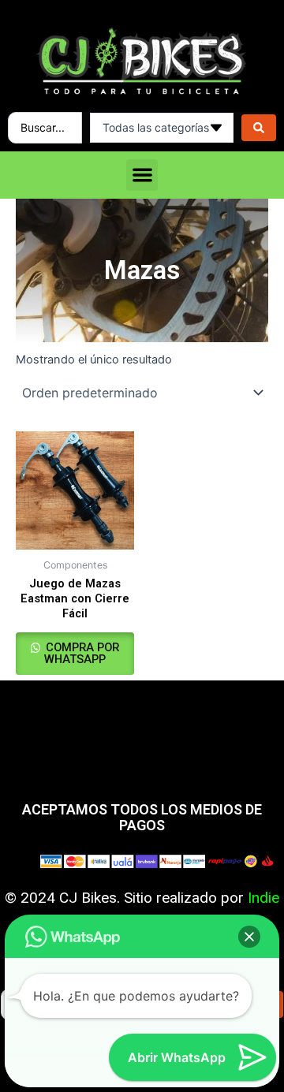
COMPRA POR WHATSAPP (81, 653)
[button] (142, 175)
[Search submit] (258, 127)
